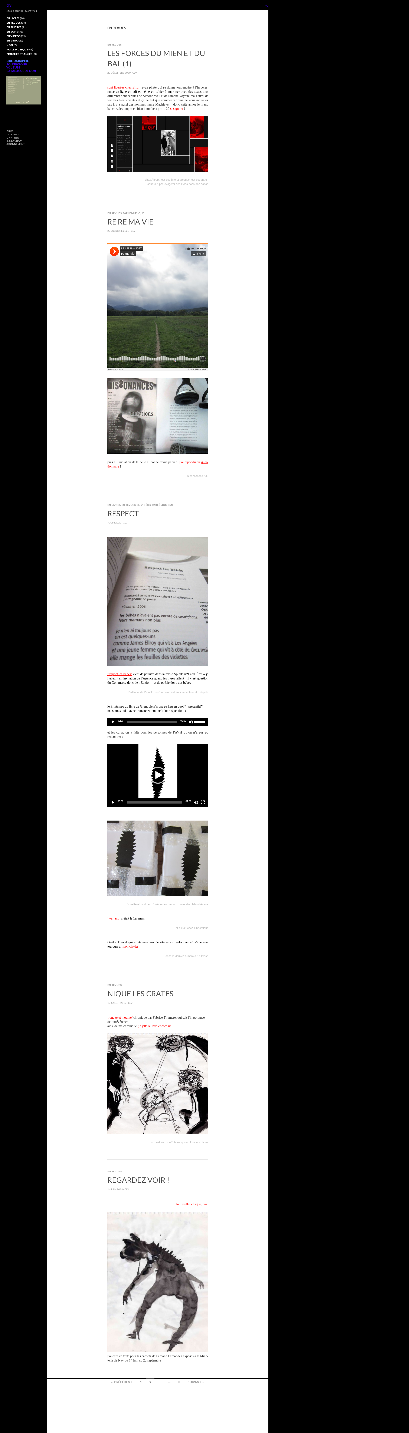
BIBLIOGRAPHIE (17, 61)
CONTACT (13, 134)
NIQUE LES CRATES (140, 993)
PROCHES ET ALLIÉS (19, 54)
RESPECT (123, 513)
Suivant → (196, 1382)
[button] (157, 775)
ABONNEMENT (15, 144)
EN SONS (12, 31)
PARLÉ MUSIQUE (133, 213)
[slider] (200, 721)
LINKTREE (12, 137)
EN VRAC (12, 40)
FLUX (9, 131)
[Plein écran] (203, 802)
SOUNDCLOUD (16, 64)
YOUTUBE (13, 67)
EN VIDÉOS (144, 504)
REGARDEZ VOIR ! (138, 1179)
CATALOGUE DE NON (21, 71)
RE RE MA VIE (130, 221)
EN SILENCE (13, 27)
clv (9, 5)
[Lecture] (113, 722)
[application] (157, 722)
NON (9, 45)
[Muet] (191, 722)
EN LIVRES (113, 504)
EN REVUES (114, 44)
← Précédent (121, 1382)
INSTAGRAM (14, 140)
